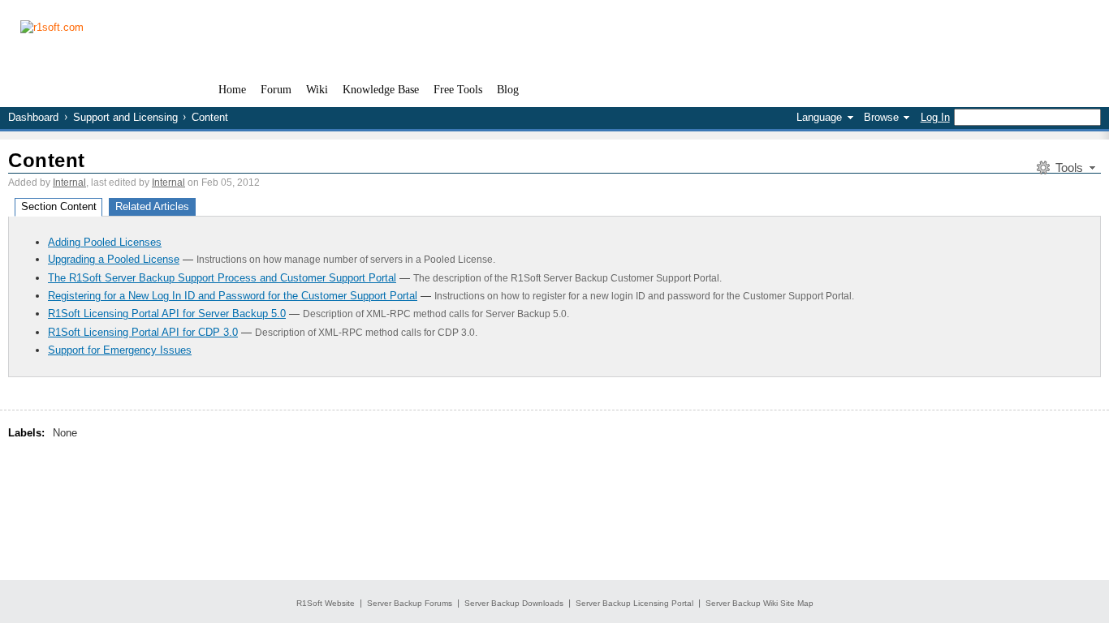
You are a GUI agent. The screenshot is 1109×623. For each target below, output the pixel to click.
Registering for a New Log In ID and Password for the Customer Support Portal (232, 296)
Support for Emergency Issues (120, 350)
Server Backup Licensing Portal (634, 603)
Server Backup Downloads (513, 603)
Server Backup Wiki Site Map (759, 603)
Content (46, 160)
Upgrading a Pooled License (113, 259)
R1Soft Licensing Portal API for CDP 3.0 (143, 332)
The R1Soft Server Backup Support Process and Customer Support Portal (222, 278)
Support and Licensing (125, 117)
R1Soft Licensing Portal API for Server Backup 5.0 (167, 313)
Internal (69, 182)
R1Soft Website (325, 603)
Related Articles (152, 206)
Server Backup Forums (409, 603)
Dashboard (33, 117)
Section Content (59, 206)
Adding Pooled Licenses (105, 242)
